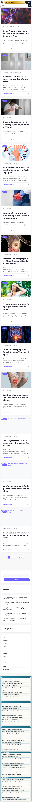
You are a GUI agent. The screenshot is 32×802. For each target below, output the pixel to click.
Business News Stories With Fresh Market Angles (12, 738)
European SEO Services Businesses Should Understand (13, 763)
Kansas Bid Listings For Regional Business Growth (12, 781)
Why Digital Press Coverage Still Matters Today (11, 685)
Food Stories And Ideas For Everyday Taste (10, 710)
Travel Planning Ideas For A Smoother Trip (10, 708)
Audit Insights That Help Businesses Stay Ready (11, 797)
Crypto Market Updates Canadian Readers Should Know (13, 704)
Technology (6, 669)
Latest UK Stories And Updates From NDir (10, 761)
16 (20, 557)
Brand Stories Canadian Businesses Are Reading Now (12, 792)
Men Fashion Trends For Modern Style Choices (11, 772)
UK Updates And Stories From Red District (10, 733)
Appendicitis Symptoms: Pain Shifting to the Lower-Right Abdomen (16, 215)
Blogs (4, 637)
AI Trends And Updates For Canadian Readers (11, 795)
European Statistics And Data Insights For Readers (12, 765)
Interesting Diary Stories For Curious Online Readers (12, 744)
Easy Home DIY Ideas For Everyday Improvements (12, 690)
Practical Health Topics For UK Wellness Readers (12, 713)
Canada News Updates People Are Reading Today (12, 729)
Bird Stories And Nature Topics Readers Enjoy (11, 742)
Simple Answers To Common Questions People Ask (12, 683)
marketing (16, 117)
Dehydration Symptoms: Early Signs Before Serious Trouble (16, 306)
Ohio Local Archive (9, 2)
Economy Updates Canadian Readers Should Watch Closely (14, 799)
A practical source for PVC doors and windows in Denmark (15, 79)
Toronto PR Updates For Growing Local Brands (11, 754)
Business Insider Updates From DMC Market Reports (13, 790)
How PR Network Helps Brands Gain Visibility (11, 770)
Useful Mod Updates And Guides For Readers (11, 694)
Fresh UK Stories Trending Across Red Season (11, 736)
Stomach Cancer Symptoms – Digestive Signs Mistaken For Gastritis (16, 261)
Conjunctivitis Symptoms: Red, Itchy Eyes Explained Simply (16, 535)
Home (4, 55)
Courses (5, 643)
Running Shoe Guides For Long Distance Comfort (12, 758)
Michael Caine (17, 26)
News (4, 656)
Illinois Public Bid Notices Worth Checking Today (11, 784)
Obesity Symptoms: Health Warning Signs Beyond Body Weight (16, 124)
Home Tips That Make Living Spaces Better (10, 719)
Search (5, 573)
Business (5, 640)
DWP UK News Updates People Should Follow (11, 788)
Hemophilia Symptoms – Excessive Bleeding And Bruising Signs (16, 170)
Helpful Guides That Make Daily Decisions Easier (12, 699)
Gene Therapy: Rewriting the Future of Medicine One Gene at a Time (16, 33)
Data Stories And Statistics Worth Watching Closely (12, 724)
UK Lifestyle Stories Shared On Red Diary (10, 749)
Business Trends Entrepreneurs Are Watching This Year (13, 740)
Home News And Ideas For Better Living (10, 756)
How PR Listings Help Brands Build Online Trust (12, 679)
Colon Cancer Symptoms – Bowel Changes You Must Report (16, 352)
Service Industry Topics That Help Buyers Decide (12, 747)
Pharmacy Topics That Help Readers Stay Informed (12, 717)
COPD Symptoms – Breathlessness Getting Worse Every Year (16, 443)
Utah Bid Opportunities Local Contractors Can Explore (13, 779)
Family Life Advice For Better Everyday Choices (11, 721)
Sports (4, 666)
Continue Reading (7, 48)
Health (4, 9)
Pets (4, 659)
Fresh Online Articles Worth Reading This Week (11, 681)
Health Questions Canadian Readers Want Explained (12, 715)
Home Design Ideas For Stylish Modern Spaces (11, 774)
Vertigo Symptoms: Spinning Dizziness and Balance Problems (16, 488)
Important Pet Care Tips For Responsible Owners (12, 706)
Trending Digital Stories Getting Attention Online (11, 696)
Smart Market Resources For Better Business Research (13, 687)
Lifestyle (5, 653)
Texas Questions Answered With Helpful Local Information (14, 767)
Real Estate (6, 663)
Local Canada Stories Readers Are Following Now (12, 692)
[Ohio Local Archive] (2, 2)
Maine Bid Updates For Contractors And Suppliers (12, 786)
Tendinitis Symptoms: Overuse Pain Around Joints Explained (16, 397)
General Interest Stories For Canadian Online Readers (13, 731)
